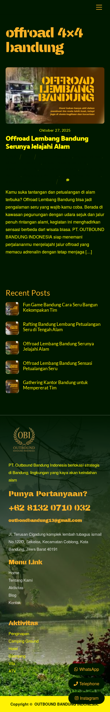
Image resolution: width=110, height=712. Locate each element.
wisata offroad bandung (81, 175)
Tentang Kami (21, 580)
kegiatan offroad (88, 156)
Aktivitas (16, 587)
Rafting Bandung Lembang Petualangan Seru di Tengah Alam (61, 327)
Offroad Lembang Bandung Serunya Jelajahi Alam (47, 142)
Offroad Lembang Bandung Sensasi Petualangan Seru (57, 366)
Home (14, 572)
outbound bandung (22, 168)
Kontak (15, 602)
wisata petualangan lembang (30, 181)
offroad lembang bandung (65, 162)
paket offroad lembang (59, 168)
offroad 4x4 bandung (23, 162)
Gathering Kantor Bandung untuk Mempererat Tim (55, 385)
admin (12, 156)
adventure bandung (55, 156)
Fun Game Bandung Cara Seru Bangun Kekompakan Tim (60, 307)
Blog (28, 156)
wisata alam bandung (41, 175)
